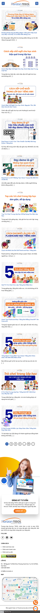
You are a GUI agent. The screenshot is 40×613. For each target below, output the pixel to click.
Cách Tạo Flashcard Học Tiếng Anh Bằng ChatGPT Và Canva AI (20, 320)
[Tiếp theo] (33, 444)
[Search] (36, 3)
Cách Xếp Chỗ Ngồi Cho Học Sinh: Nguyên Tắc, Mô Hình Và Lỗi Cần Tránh (18, 106)
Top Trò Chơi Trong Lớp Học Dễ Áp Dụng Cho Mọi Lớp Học (19, 215)
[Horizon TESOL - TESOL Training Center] (20, 3)
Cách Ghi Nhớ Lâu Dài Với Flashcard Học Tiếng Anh (18, 250)
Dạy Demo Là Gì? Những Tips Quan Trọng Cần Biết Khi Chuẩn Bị (19, 178)
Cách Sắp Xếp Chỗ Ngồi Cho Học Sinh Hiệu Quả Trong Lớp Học (19, 70)
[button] (3, 3)
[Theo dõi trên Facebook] (2, 537)
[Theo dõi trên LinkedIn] (7, 537)
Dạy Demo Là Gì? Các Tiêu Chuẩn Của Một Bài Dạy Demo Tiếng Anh (18, 142)
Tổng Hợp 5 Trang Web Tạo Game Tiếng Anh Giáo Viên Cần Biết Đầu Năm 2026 (18, 356)
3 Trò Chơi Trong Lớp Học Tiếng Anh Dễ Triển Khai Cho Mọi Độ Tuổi (18, 393)
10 (29, 444)
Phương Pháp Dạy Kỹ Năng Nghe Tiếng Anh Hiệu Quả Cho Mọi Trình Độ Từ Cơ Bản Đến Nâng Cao (19, 33)
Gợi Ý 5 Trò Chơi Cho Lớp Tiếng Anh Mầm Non (16, 285)
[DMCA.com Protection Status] (6, 612)
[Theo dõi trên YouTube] (11, 537)
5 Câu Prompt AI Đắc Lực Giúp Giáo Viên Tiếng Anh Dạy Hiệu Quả (18, 429)
